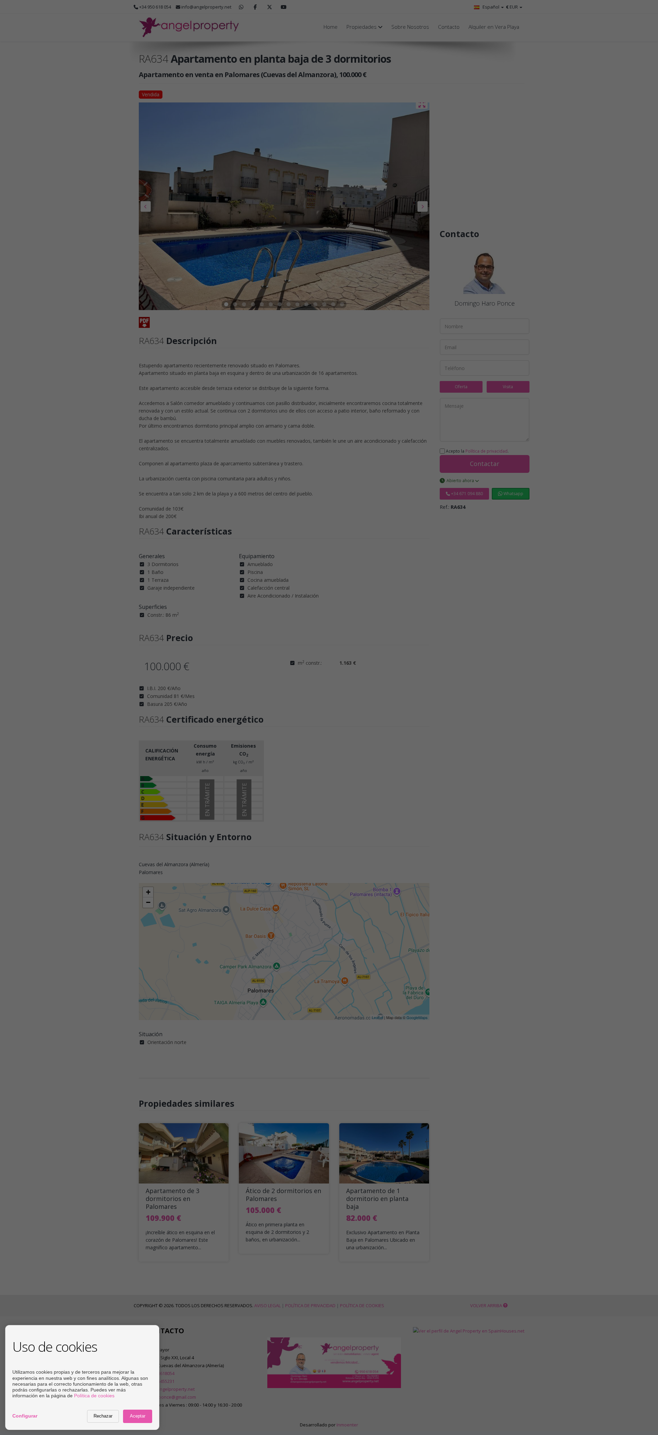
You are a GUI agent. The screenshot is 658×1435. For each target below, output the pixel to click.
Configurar (24, 1416)
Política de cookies (94, 1395)
